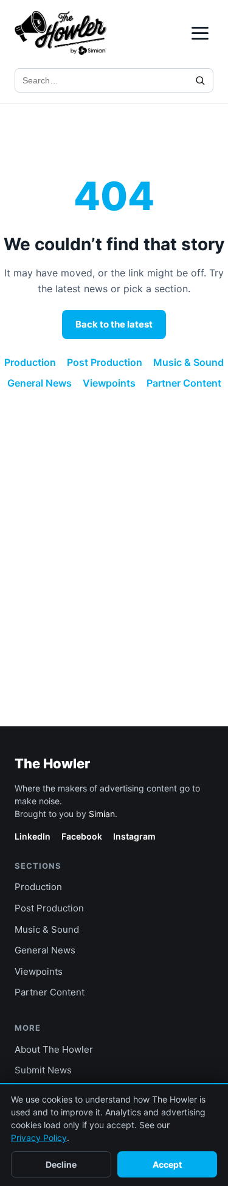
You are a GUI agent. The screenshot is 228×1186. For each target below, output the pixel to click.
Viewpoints (109, 383)
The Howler (52, 763)
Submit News (43, 1070)
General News (39, 383)
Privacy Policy (39, 1137)
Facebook (81, 836)
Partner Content (184, 383)
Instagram (134, 836)
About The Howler (54, 1049)
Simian (102, 814)
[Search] (200, 80)
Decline (61, 1164)
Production (30, 362)
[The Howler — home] (60, 33)
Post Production (104, 362)
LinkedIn (32, 836)
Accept (167, 1164)
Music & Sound (188, 362)
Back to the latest (114, 324)
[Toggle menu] (200, 33)
